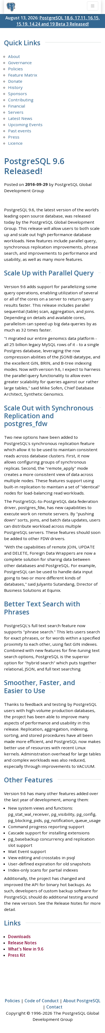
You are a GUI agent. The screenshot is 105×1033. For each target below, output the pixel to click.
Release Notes (22, 942)
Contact (54, 1007)
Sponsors (17, 93)
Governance (20, 62)
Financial (16, 106)
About (14, 56)
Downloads (19, 936)
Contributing (20, 99)
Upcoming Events (25, 124)
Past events (19, 130)
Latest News (20, 118)
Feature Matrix (22, 75)
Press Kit (16, 955)
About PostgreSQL (81, 1000)
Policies (15, 68)
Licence (15, 143)
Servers (15, 112)
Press (13, 137)
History (15, 87)
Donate (15, 81)
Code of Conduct (41, 1000)
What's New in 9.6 (25, 949)
